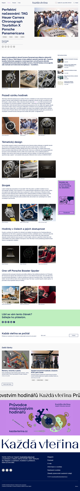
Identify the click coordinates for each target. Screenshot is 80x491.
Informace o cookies (54, 467)
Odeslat (73, 335)
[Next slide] (76, 22)
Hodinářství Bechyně (27, 457)
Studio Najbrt (28, 486)
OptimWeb (9, 486)
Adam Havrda (33, 377)
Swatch (33, 380)
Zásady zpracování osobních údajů (59, 473)
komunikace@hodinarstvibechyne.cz (59, 476)
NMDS (23, 486)
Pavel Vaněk (5, 41)
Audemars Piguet (40, 380)
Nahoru (76, 486)
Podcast (14, 2)
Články (8, 2)
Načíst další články (7, 384)
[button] (64, 3)
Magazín (4, 2)
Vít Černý (3, 375)
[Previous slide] (36, 22)
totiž (36, 102)
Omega (46, 380)
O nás (19, 2)
